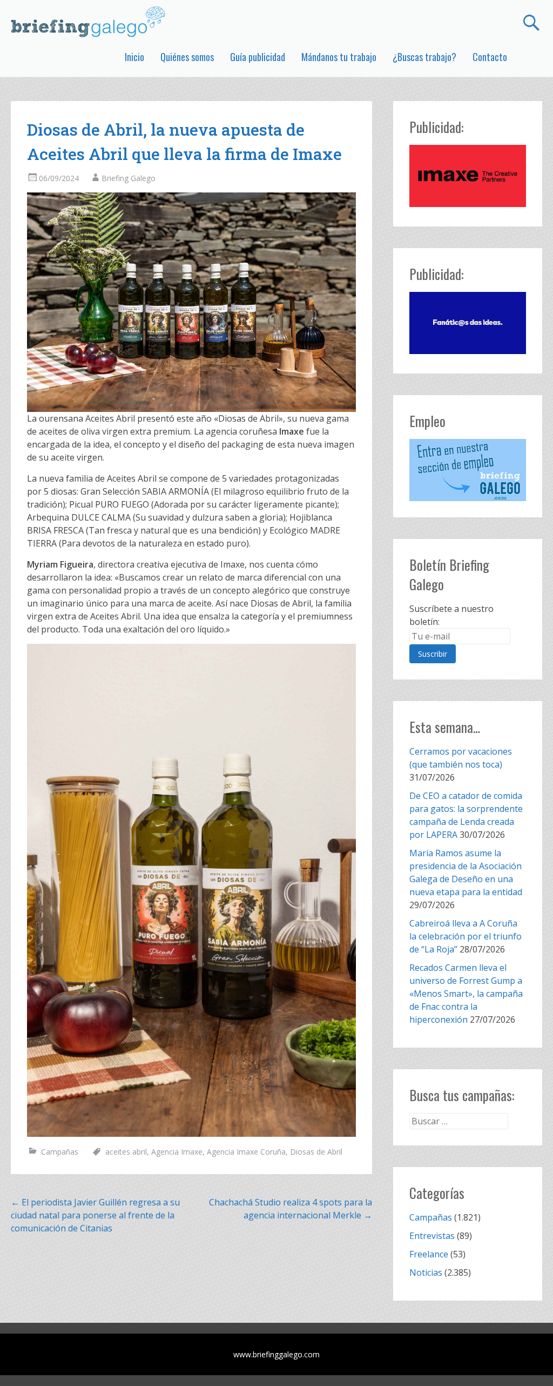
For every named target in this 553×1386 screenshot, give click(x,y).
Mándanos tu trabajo (338, 57)
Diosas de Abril (316, 1152)
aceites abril (126, 1152)
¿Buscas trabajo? (424, 57)
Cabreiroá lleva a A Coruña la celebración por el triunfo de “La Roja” (465, 936)
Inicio (134, 57)
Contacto (490, 57)
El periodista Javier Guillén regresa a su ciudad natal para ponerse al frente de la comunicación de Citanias (95, 1215)
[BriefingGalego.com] (88, 21)
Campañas (59, 1152)
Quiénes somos (187, 57)
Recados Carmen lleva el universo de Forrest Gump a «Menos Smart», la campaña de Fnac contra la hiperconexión (466, 993)
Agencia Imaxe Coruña (246, 1152)
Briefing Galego (129, 178)
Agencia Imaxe (177, 1152)
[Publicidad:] (467, 204)
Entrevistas (432, 1236)
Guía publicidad (257, 57)
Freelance (428, 1254)
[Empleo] (467, 470)
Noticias (425, 1272)
